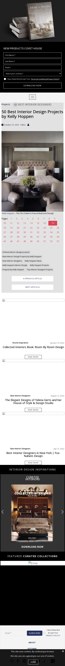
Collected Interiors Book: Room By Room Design (33, 347)
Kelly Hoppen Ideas (33, 261)
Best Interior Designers (20, 395)
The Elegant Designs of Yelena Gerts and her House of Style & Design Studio (33, 401)
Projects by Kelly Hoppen (13, 269)
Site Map (32, 648)
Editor (23, 124)
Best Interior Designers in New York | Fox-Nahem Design (33, 454)
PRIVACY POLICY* (53, 635)
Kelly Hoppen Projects (39, 265)
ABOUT (32, 642)
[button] (62, 512)
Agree (33, 662)
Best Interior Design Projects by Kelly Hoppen (22, 256)
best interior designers (12, 261)
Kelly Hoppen (8, 213)
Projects (6, 104)
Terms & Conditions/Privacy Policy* (45, 79)
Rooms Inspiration (20, 342)
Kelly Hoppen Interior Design (15, 265)
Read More (33, 357)
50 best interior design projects (16, 252)
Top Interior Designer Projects (40, 269)
